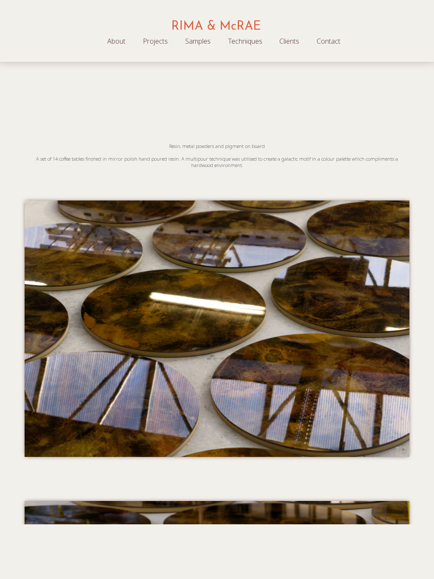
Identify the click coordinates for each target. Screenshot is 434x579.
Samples (198, 41)
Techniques (245, 41)
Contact (328, 41)
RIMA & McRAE (216, 26)
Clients (289, 41)
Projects (155, 41)
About (116, 41)
